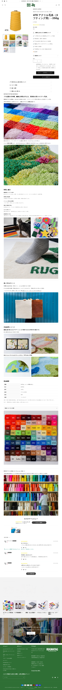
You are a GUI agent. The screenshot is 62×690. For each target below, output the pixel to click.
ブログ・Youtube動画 (7, 658)
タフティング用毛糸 (8, 612)
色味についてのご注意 (9, 408)
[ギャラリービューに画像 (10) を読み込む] (12, 50)
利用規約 (19, 651)
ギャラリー (5, 660)
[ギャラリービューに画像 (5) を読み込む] (6, 43)
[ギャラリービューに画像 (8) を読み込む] (25, 43)
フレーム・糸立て (41, 596)
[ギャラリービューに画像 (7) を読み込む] (19, 43)
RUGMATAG (10, 687)
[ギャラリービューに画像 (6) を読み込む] (12, 43)
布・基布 (50, 596)
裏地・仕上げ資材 (30, 612)
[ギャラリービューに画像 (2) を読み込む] (12, 37)
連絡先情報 (55, 687)
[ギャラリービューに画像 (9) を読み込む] (6, 50)
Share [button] (35, 21)
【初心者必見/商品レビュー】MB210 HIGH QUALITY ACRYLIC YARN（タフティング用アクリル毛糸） (26, 473)
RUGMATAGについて (7, 662)
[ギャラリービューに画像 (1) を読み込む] (6, 37)
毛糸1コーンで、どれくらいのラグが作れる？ (32, 290)
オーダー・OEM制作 (7, 666)
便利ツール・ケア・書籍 (53, 613)
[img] (24, 541)
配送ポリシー (20, 653)
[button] (2, 5)
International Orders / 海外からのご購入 (9, 669)
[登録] (23, 677)
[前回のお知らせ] (19, 1)
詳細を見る (31, 633)
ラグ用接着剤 (17, 612)
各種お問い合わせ (6, 664)
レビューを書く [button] (39, 522)
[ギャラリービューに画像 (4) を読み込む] (25, 37)
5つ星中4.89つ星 (26, 521)
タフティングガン (30, 596)
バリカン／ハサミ (41, 612)
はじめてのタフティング (8, 648)
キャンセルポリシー (31, 688)
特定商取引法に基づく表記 (22, 648)
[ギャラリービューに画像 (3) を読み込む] (19, 37)
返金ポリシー (20, 655)
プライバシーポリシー (21, 657)
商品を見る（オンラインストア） (9, 652)
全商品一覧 (6, 596)
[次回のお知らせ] (42, 1)
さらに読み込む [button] (31, 573)
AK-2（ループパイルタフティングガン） (14, 355)
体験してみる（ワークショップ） (9, 655)
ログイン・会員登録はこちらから (45, 72)
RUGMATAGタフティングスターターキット (19, 598)
